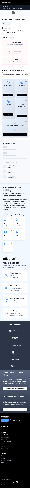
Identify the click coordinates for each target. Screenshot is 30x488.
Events (2, 462)
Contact (3, 470)
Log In (4, 420)
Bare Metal (14, 125)
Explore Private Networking (15, 409)
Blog (2, 465)
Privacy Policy (5, 479)
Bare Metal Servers (6, 435)
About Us (3, 456)
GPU (2, 446)
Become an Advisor (6, 460)
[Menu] (27, 2)
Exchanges (8, 104)
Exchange (3, 444)
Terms (2, 482)
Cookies (3, 484)
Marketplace (4, 426)
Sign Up (15, 420)
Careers (3, 458)
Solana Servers (5, 448)
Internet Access (8, 85)
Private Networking (6, 441)
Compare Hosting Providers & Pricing (15, 388)
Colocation (21, 85)
